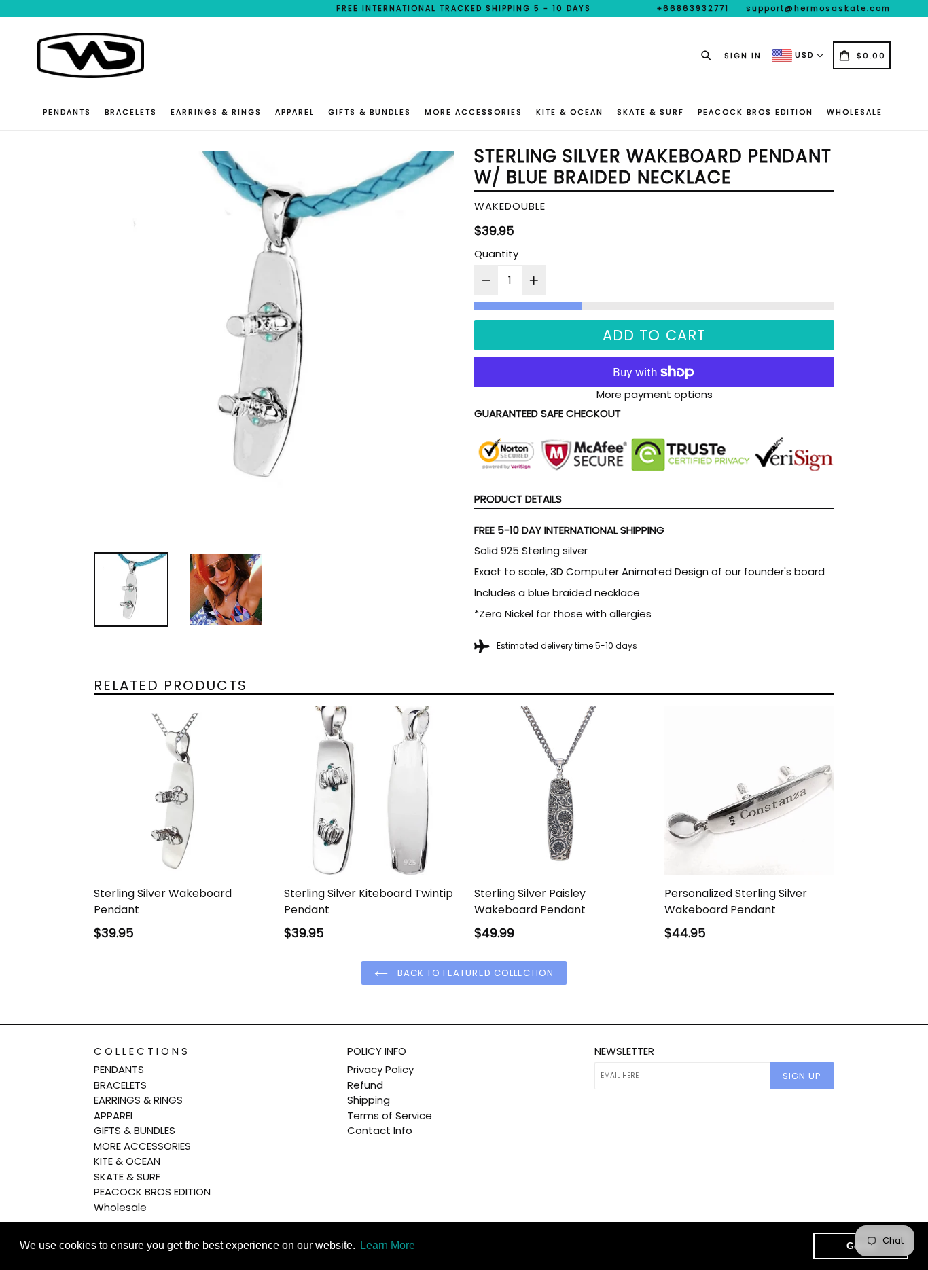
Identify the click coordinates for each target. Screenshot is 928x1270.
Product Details (518, 499)
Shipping (368, 1100)
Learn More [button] (387, 1245)
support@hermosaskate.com (818, 8)
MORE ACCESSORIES (473, 112)
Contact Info (379, 1130)
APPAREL (295, 112)
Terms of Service (389, 1115)
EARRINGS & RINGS (216, 112)
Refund (365, 1085)
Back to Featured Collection (474, 972)
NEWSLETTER (624, 1051)
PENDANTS (67, 112)
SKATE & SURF (650, 112)
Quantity (496, 254)
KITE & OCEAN (569, 112)
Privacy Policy (380, 1069)
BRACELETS (131, 112)
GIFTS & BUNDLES (369, 112)
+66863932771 (693, 8)
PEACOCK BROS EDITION (755, 112)
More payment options (654, 394)
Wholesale (854, 112)
